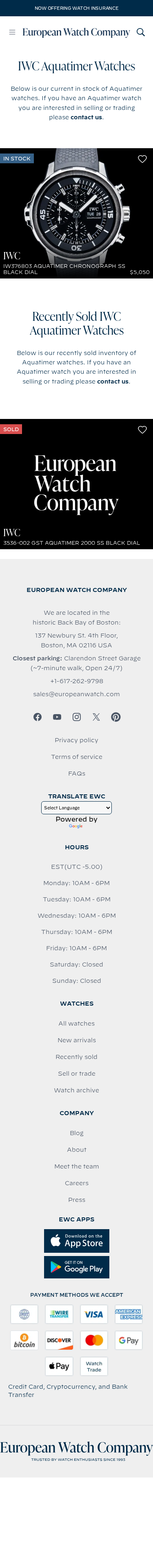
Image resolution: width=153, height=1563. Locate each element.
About (76, 1149)
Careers (77, 1183)
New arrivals (77, 1040)
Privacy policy (76, 740)
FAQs (76, 773)
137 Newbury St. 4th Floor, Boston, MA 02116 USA (76, 640)
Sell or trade (76, 1073)
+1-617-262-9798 (76, 681)
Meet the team (76, 1166)
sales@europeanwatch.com (76, 694)
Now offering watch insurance (77, 8)
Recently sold (76, 1057)
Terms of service (76, 757)
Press (76, 1200)
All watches (76, 1023)
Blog (77, 1133)
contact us (86, 117)
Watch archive (76, 1090)
